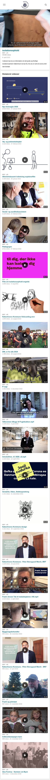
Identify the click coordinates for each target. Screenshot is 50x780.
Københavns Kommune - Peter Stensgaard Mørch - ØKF (24, 667)
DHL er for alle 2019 (10, 352)
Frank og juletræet (9, 702)
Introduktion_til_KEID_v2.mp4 (14, 457)
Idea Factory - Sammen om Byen (15, 772)
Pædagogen (7, 247)
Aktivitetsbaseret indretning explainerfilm (18, 177)
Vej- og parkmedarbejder (12, 142)
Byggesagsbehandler (10, 632)
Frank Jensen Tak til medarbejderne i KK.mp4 (20, 597)
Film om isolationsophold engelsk (15, 282)
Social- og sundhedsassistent (14, 212)
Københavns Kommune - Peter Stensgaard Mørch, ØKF (24, 562)
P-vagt (4, 387)
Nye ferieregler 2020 (10, 107)
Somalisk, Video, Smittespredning (15, 492)
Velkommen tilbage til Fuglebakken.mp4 (18, 422)
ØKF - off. (5, 53)
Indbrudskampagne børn (12, 737)
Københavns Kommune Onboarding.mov (18, 317)
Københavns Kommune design (14, 527)
